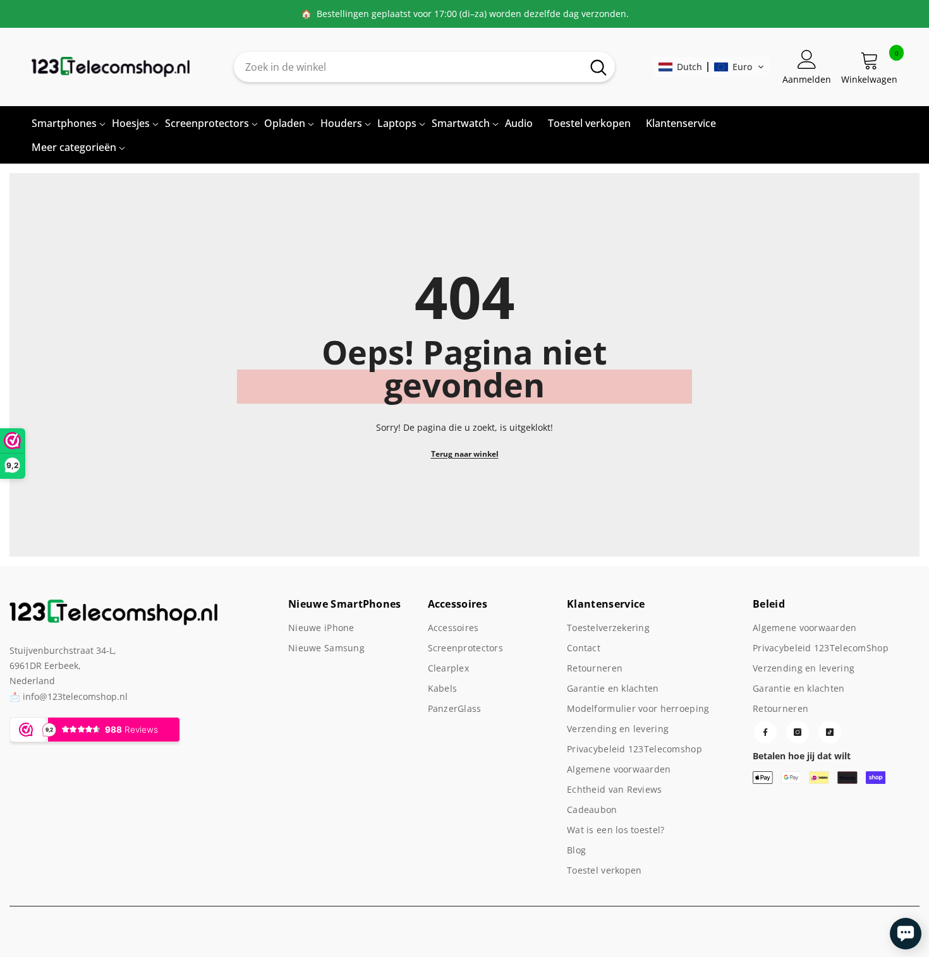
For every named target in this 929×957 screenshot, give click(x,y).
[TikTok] (829, 732)
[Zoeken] (424, 67)
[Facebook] (765, 732)
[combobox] (408, 67)
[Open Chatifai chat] (905, 933)
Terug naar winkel (465, 453)
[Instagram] (797, 732)
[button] (711, 67)
